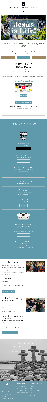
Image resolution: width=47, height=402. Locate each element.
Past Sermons (23, 95)
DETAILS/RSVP (23, 205)
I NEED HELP (39, 58)
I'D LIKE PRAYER (7, 58)
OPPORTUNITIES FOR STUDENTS (10, 332)
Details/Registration (23, 161)
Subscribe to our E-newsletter (23, 102)
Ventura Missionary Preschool (8, 394)
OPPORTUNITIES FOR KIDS (9, 291)
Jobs (38, 390)
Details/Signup (23, 173)
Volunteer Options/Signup (23, 148)
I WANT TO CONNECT (23, 58)
